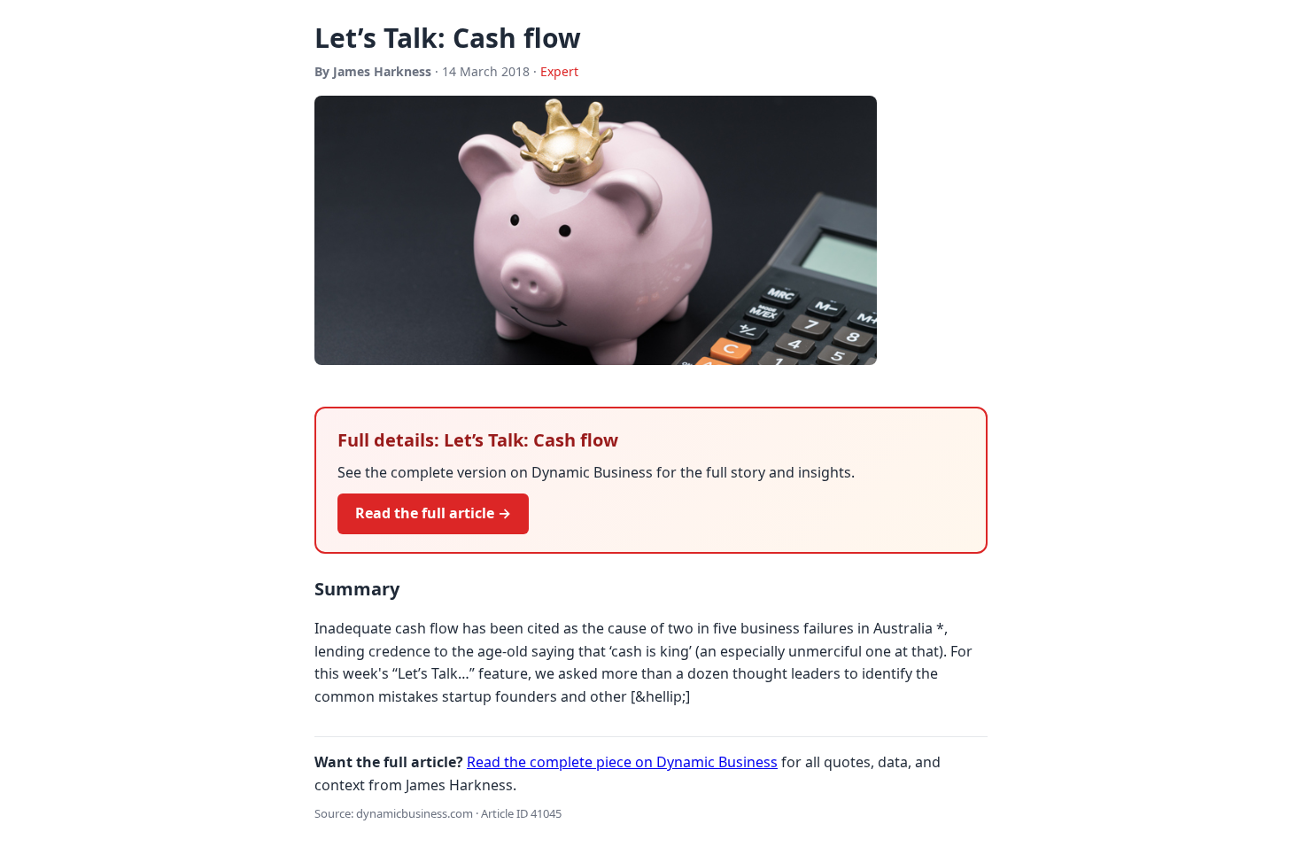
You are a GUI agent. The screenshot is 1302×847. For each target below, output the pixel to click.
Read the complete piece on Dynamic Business (622, 762)
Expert (559, 71)
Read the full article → (433, 513)
